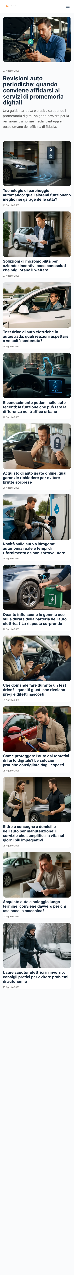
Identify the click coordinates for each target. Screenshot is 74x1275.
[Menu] (68, 6)
